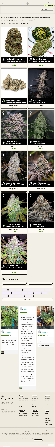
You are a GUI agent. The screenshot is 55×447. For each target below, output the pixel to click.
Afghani (5, 296)
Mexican (14, 19)
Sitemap (34, 406)
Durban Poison (29, 296)
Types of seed (35, 413)
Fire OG (30, 293)
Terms (26, 440)
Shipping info (35, 400)
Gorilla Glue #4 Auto (13, 229)
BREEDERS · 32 (40, 283)
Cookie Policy (48, 424)
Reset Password (23, 415)
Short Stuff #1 (39, 290)
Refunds (32, 440)
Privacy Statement (47, 418)
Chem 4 (5, 290)
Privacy (29, 440)
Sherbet (44, 293)
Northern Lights (4, 19)
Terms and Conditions (48, 414)
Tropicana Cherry (7, 293)
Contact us (35, 398)
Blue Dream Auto (14, 271)
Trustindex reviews (48, 401)
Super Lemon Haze (19, 296)
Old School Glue (26, 388)
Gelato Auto (14, 146)
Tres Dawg (19, 290)
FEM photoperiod (23, 398)
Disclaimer (48, 420)
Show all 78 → (27, 299)
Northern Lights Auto (14, 64)
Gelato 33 (37, 293)
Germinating (35, 415)
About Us (47, 398)
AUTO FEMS (22, 402)
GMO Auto (41, 105)
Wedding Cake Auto (13, 188)
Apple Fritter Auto (41, 188)
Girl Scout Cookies (28, 290)
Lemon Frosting (8, 352)
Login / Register (23, 413)
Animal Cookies (16, 293)
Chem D (24, 293)
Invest (46, 404)
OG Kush (11, 296)
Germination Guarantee (35, 403)
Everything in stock (22, 405)
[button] (2, 3)
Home (24, 9)
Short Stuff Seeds (30, 17)
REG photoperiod (23, 400)
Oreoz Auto (41, 229)
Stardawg (11, 290)
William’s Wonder (47, 17)
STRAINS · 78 (14, 283)
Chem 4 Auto (41, 146)
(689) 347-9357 (4, 409)
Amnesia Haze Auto (13, 105)
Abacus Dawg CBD (45, 345)
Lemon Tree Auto (41, 64)
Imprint (47, 422)
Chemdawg (48, 290)
